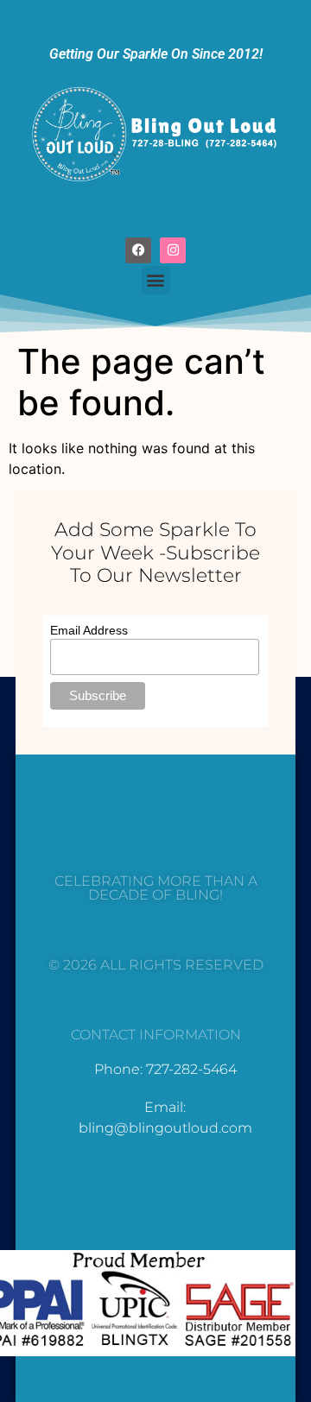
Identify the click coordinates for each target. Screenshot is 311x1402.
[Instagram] (173, 250)
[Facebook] (138, 250)
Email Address (89, 630)
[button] (156, 280)
